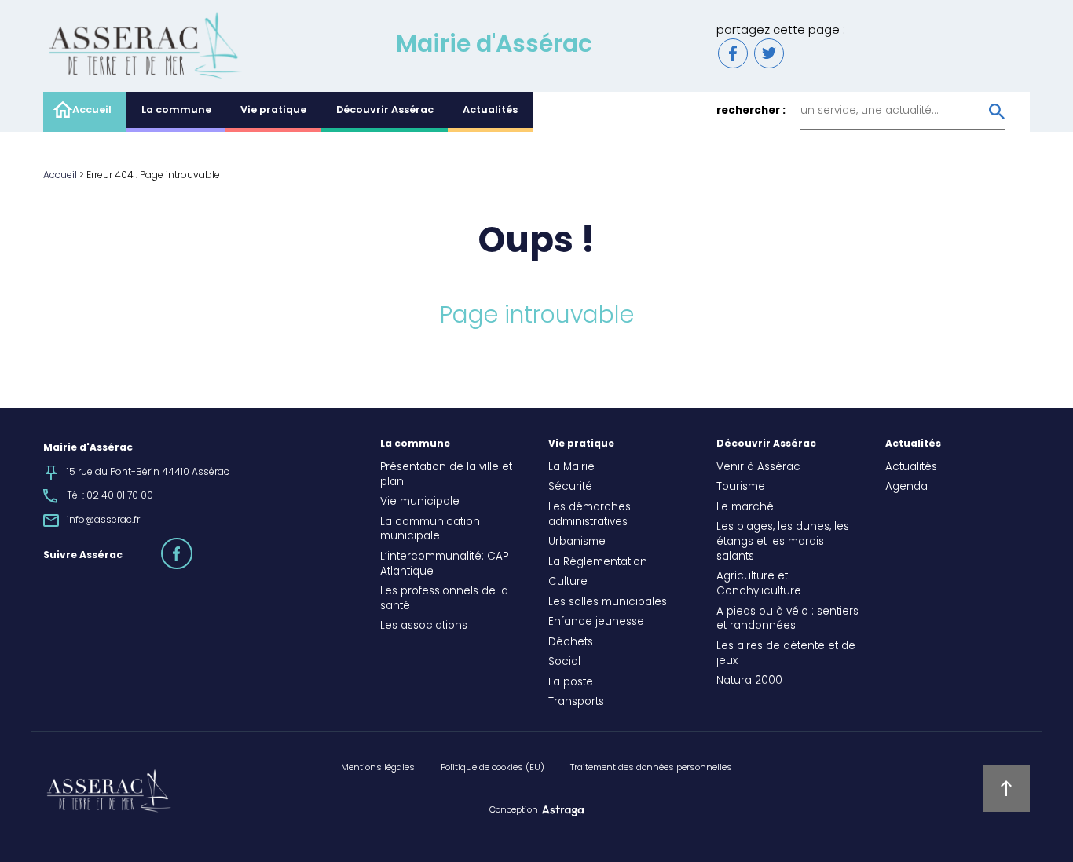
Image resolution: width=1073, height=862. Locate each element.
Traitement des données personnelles (651, 768)
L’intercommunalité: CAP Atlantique (444, 565)
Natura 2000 (749, 681)
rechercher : (751, 111)
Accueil (92, 110)
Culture (568, 582)
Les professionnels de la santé (444, 599)
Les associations (423, 626)
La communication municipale (430, 530)
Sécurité (570, 487)
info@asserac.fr (103, 520)
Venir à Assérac (758, 468)
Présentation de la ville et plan (446, 475)
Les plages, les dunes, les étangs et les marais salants (782, 542)
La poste (570, 683)
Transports (576, 702)
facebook (191, 546)
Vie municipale (420, 502)
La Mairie (571, 468)
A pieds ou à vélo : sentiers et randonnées (787, 620)
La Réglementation (597, 563)
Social (564, 662)
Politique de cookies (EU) (492, 768)
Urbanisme (577, 542)
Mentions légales (378, 768)
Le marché (745, 508)
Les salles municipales (607, 603)
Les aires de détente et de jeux (785, 654)
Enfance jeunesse (596, 622)
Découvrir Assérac (385, 110)
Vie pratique (273, 110)
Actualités (490, 110)
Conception (513, 810)
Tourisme (740, 487)
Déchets (570, 643)
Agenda (906, 487)
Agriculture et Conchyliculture (758, 584)
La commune (176, 110)
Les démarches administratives (589, 515)
